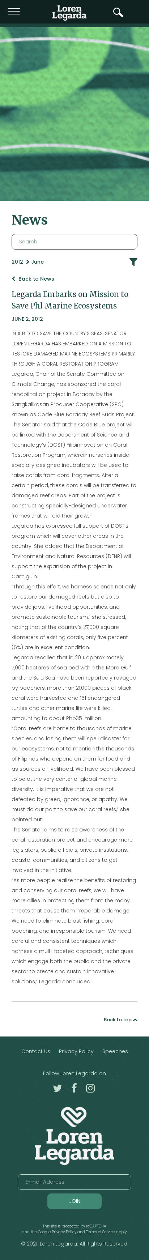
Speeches (115, 1051)
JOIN (74, 1201)
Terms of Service (100, 1232)
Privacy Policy (76, 1051)
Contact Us (35, 1051)
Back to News (35, 278)
